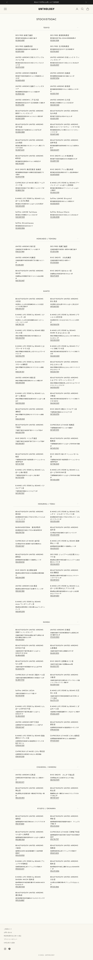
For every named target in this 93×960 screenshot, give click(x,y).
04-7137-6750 (20, 477)
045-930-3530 (20, 403)
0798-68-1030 (20, 745)
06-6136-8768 (20, 696)
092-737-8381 (20, 824)
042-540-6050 (20, 206)
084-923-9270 (54, 780)
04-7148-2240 (54, 464)
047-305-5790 (54, 414)
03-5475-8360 (54, 174)
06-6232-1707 (54, 666)
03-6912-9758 (20, 177)
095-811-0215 (54, 853)
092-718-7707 (54, 839)
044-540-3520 (54, 356)
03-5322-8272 (54, 204)
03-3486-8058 (54, 217)
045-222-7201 (54, 372)
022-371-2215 (54, 276)
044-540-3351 (54, 403)
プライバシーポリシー (10, 939)
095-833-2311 (20, 869)
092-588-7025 (20, 839)
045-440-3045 (20, 383)
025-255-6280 (54, 521)
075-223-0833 (54, 637)
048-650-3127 (20, 309)
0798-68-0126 (54, 730)
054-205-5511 (54, 548)
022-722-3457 (20, 280)
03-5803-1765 (20, 190)
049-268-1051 (54, 306)
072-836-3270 (54, 714)
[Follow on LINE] (9, 949)
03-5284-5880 (20, 132)
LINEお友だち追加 (9, 943)
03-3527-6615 (20, 150)
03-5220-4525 (20, 80)
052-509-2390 (20, 611)
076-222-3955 (54, 535)
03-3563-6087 (20, 40)
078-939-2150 (20, 756)
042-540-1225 (54, 105)
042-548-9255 (20, 217)
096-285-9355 (20, 887)
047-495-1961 (54, 448)
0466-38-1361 (20, 372)
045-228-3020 (54, 340)
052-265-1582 (20, 591)
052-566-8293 (54, 564)
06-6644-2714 (20, 669)
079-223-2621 (54, 741)
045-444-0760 (20, 338)
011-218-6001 (20, 265)
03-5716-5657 (54, 51)
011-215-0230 (54, 262)
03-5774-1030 (20, 67)
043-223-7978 (20, 432)
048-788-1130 (20, 324)
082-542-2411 (20, 782)
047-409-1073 (54, 430)
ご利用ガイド (8, 929)
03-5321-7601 (54, 93)
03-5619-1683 (54, 134)
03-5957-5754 (54, 78)
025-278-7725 (20, 532)
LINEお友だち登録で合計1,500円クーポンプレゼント (47, 2)
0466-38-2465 (20, 419)
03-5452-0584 (20, 228)
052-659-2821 (54, 596)
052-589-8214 (54, 580)
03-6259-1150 (54, 161)
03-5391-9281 (20, 51)
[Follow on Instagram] (5, 949)
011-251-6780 (54, 251)
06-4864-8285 (20, 655)
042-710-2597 (20, 163)
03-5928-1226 (20, 94)
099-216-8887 (20, 900)
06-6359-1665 (54, 685)
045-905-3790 (20, 356)
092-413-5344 (54, 826)
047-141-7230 (20, 464)
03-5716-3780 (20, 105)
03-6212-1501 (54, 118)
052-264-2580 (20, 577)
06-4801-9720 (20, 680)
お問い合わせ (8, 932)
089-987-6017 (54, 798)
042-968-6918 (54, 324)
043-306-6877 (20, 443)
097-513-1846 (54, 887)
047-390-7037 (20, 493)
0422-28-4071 (54, 150)
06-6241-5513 (54, 653)
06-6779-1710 (54, 700)
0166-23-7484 (20, 251)
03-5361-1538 (54, 40)
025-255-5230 (20, 521)
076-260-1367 (20, 546)
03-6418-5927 (54, 65)
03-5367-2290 (20, 118)
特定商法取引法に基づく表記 (12, 936)
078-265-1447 (20, 727)
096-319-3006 (54, 871)
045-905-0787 (54, 387)
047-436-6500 (54, 480)
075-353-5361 (20, 640)
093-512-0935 (20, 855)
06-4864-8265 (20, 716)
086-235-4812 (20, 798)
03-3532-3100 (54, 192)
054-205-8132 (20, 562)
